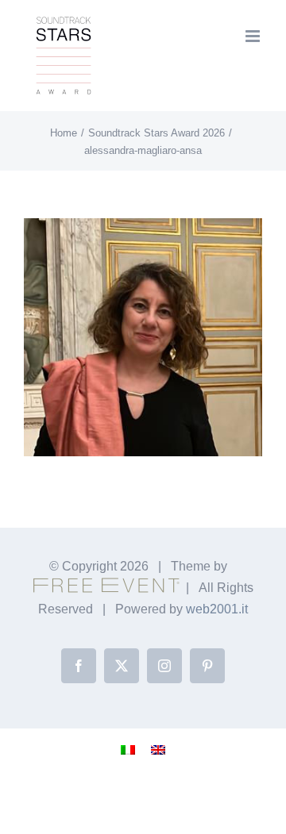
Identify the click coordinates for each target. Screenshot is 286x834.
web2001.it (217, 609)
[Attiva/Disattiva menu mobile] (253, 36)
